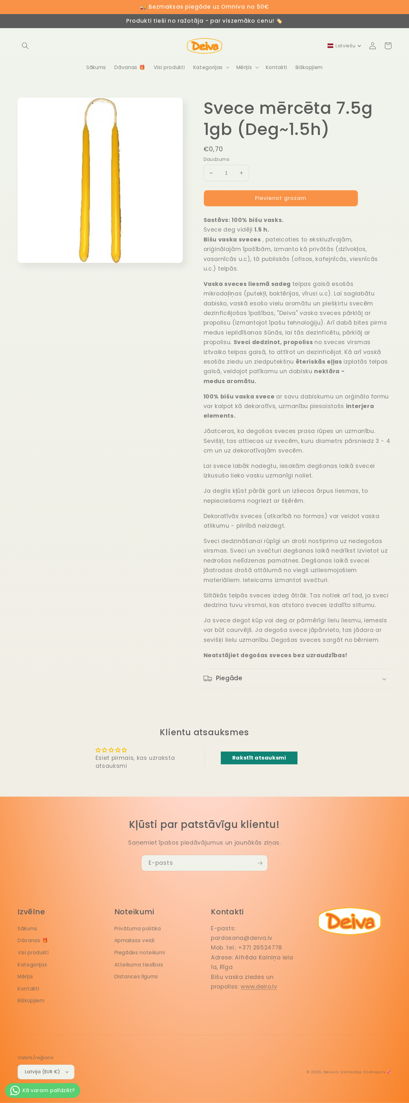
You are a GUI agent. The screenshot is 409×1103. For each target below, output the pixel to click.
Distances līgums (136, 976)
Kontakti (28, 988)
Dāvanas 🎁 (33, 940)
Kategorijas (32, 964)
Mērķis (25, 976)
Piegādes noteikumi (139, 952)
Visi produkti (33, 952)
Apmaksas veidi (134, 940)
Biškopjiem (31, 1000)
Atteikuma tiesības (138, 964)
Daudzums (217, 159)
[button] (25, 45)
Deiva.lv (331, 1072)
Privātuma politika (137, 928)
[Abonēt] (259, 863)
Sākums (27, 928)
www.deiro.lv (259, 986)
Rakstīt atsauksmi (259, 757)
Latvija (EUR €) (42, 1071)
